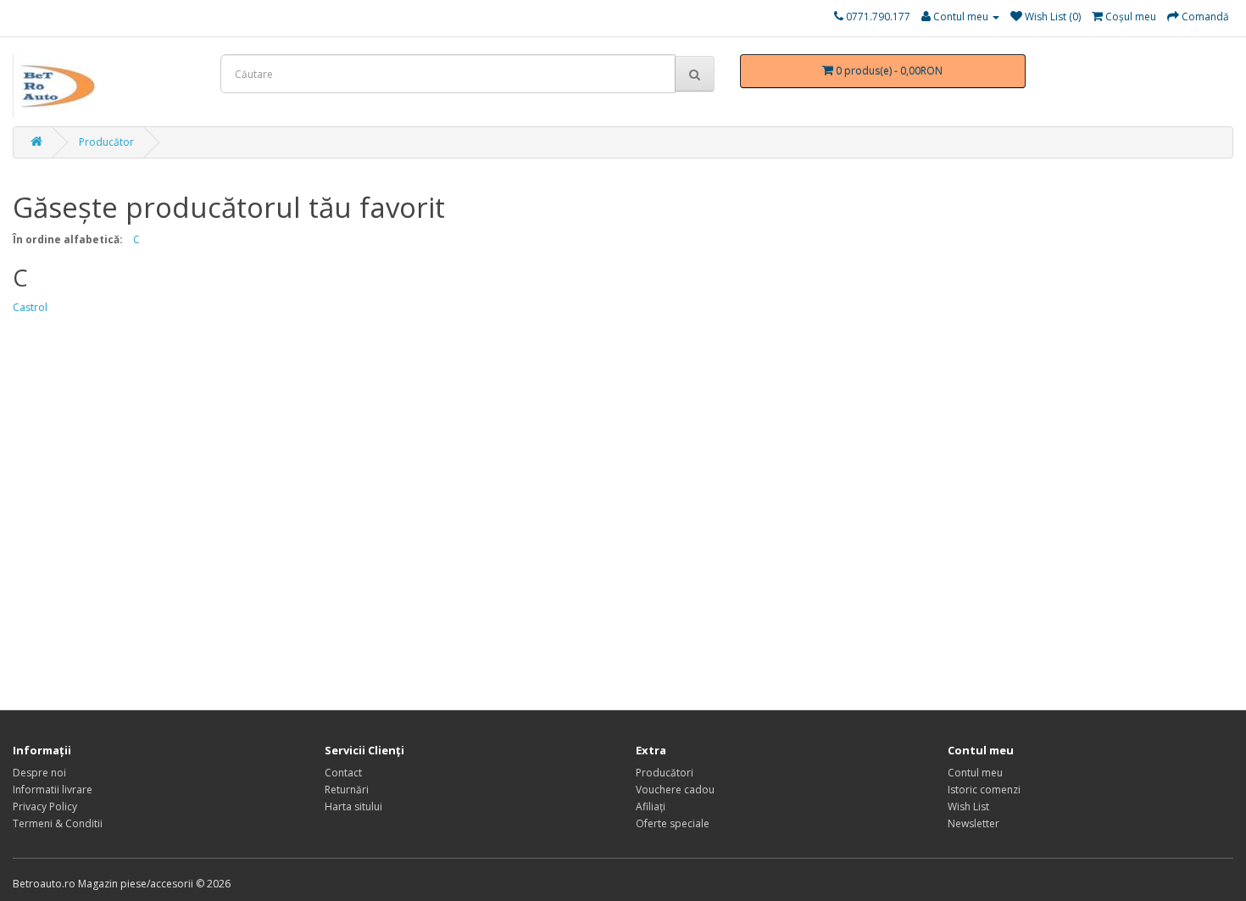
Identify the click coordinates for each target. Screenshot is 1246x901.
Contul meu (975, 772)
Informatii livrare (52, 789)
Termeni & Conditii (58, 823)
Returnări (347, 789)
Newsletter (973, 823)
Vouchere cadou (675, 789)
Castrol (30, 307)
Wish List (968, 806)
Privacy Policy (45, 806)
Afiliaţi (650, 806)
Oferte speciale (672, 823)
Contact (343, 772)
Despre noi (39, 772)
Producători (664, 772)
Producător (106, 142)
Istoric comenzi (984, 789)
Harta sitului (353, 806)
